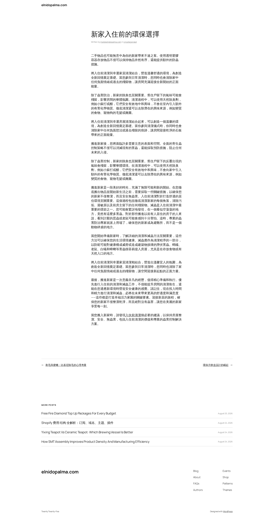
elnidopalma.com (54, 5)
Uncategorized (130, 42)
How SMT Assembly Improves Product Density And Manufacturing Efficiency (95, 441)
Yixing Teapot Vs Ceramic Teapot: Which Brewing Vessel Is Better (87, 432)
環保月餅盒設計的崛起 (215, 365)
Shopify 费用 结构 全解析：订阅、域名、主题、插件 (77, 423)
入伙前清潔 (133, 315)
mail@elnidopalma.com (110, 42)
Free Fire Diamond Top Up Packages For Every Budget (78, 413)
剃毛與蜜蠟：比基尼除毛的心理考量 (66, 365)
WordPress (228, 511)
